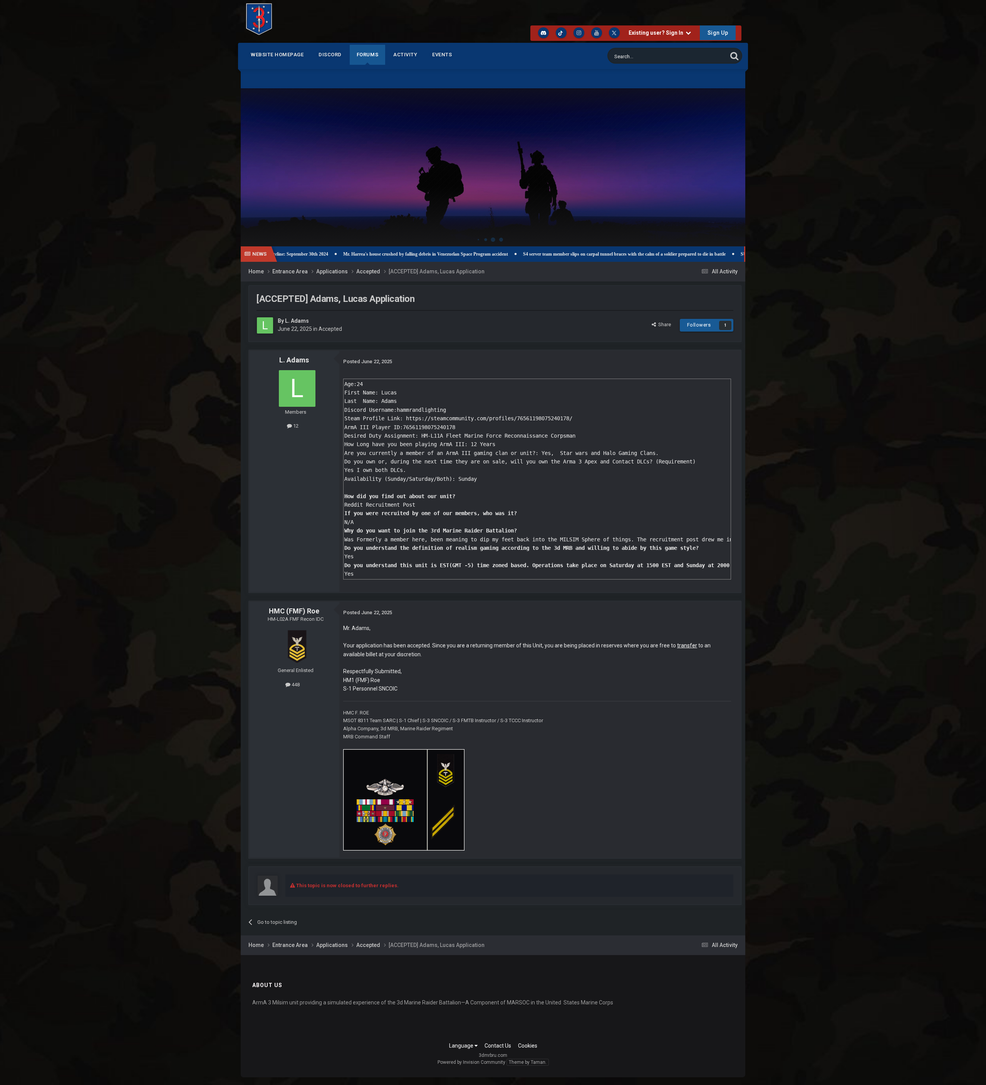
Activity (405, 54)
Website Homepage (277, 54)
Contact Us (498, 1046)
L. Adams (297, 321)
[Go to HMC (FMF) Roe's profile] (295, 645)
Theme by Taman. (528, 1062)
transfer (687, 645)
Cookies (527, 1046)
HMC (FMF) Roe (294, 611)
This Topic (706, 56)
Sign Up (718, 33)
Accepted (330, 329)
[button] (718, 159)
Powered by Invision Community (471, 1062)
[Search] (734, 56)
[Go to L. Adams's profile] (265, 325)
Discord (330, 54)
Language (462, 1046)
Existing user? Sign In (657, 33)
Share (663, 324)
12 (295, 426)
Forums (368, 54)
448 (295, 684)
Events (442, 54)
